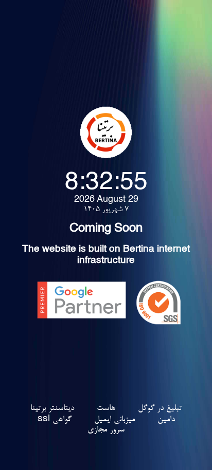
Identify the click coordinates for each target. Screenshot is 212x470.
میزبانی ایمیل (114, 420)
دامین (166, 420)
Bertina (138, 250)
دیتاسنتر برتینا (52, 408)
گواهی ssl (55, 420)
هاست (106, 408)
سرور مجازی (106, 430)
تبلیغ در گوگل (160, 408)
